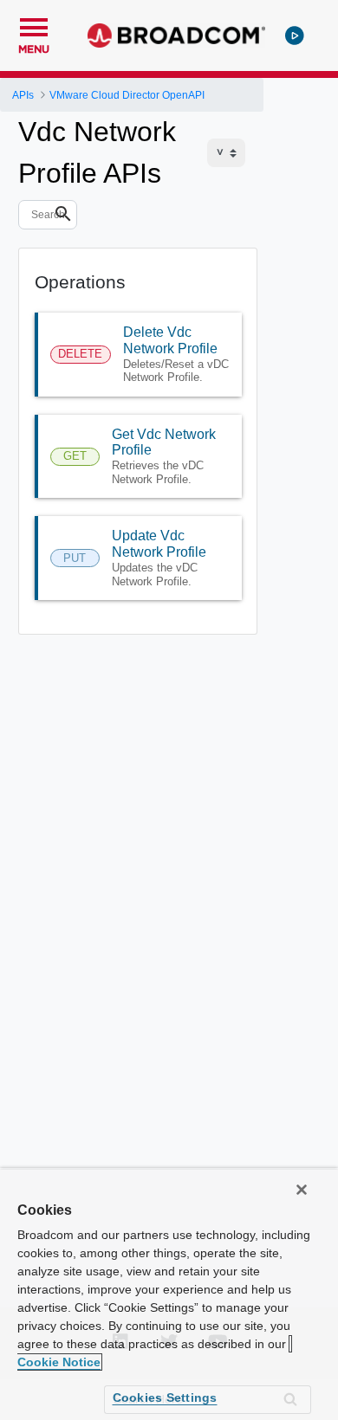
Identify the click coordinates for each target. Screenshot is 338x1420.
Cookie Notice (59, 1362)
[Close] (301, 1189)
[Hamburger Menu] (34, 25)
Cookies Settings (165, 1397)
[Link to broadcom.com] (176, 35)
